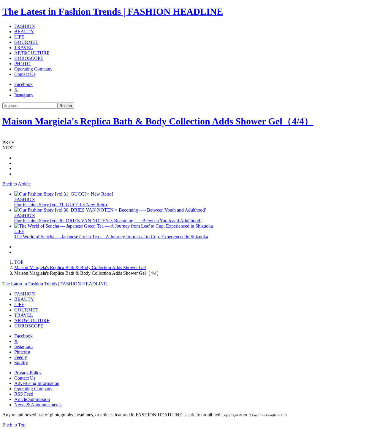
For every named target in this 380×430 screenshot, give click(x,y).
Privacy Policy (28, 372)
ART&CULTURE (32, 52)
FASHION (24, 26)
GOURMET (26, 42)
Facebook (23, 84)
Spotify (21, 362)
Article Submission (32, 399)
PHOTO (22, 63)
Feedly (20, 357)
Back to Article (16, 183)
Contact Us (24, 74)
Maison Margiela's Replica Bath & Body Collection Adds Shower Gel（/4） (158, 121)
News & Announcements (37, 404)
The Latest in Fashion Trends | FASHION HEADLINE (112, 11)
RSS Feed (23, 394)
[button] (190, 142)
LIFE (19, 36)
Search (66, 105)
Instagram (23, 94)
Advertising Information (36, 383)
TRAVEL (23, 47)
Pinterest (22, 351)
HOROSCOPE (28, 58)
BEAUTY (24, 31)
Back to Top (14, 424)
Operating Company (33, 68)
